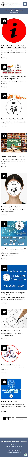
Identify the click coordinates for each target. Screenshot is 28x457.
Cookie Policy (18, 450)
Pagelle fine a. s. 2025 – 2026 (10, 330)
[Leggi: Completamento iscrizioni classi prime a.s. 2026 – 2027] (14, 277)
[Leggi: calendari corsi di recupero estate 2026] (14, 233)
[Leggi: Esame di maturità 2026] (11, 388)
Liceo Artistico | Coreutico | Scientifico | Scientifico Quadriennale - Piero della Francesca (14, 4)
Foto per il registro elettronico (10, 207)
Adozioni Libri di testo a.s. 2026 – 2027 (13, 156)
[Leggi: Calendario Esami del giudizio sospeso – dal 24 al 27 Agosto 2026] (11, 68)
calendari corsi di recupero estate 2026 (13, 249)
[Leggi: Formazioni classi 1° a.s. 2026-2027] (14, 104)
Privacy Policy (10, 450)
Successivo (21, 419)
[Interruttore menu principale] (25, 4)
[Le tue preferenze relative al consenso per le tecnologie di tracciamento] (25, 455)
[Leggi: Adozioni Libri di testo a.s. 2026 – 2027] (14, 143)
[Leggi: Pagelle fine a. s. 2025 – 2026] (14, 318)
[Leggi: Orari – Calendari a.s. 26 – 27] (11, 353)
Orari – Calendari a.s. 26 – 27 (10, 365)
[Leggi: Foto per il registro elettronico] (14, 188)
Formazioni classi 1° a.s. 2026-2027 (12, 119)
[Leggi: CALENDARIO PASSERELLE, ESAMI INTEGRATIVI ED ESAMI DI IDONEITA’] (14, 30)
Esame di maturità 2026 (9, 401)
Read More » (4, 58)
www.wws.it (19, 452)
